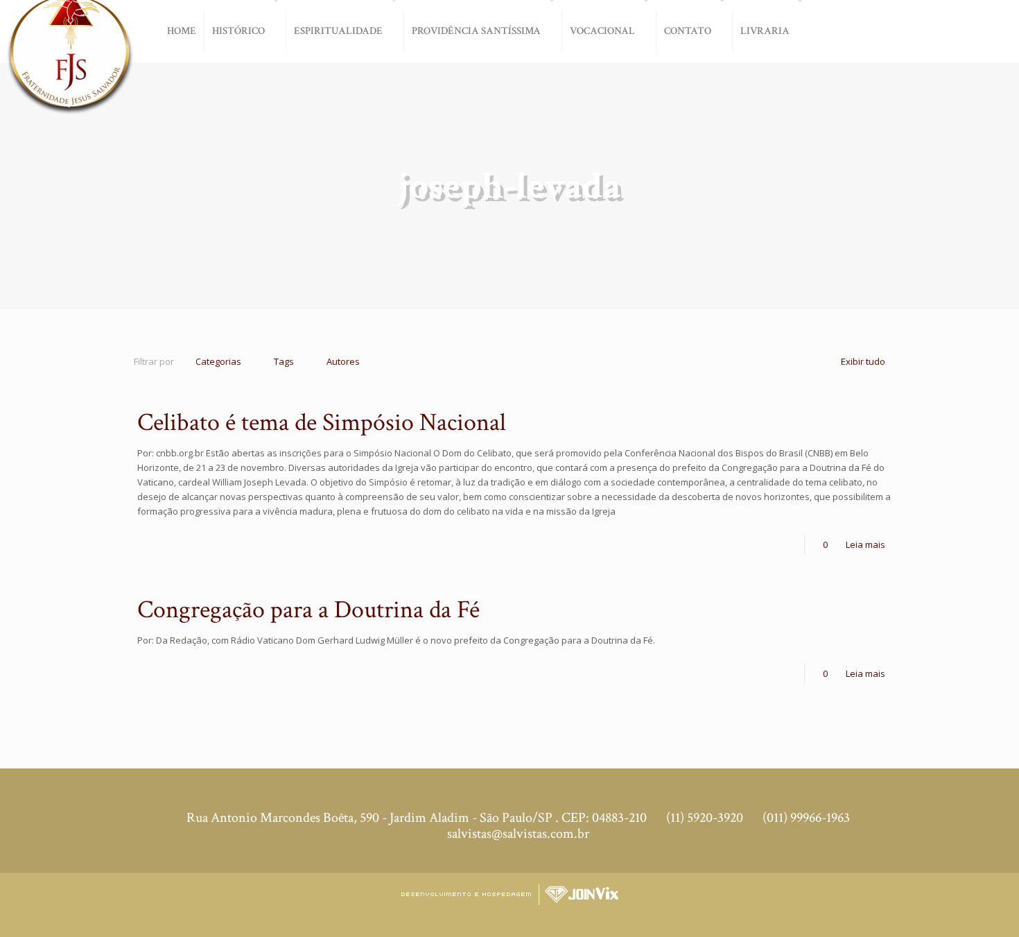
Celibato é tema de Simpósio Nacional (321, 422)
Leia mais (865, 544)
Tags (284, 361)
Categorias (218, 361)
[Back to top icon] (962, 916)
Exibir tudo (863, 361)
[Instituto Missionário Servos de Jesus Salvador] (69, 64)
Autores (343, 361)
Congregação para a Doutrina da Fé (308, 610)
